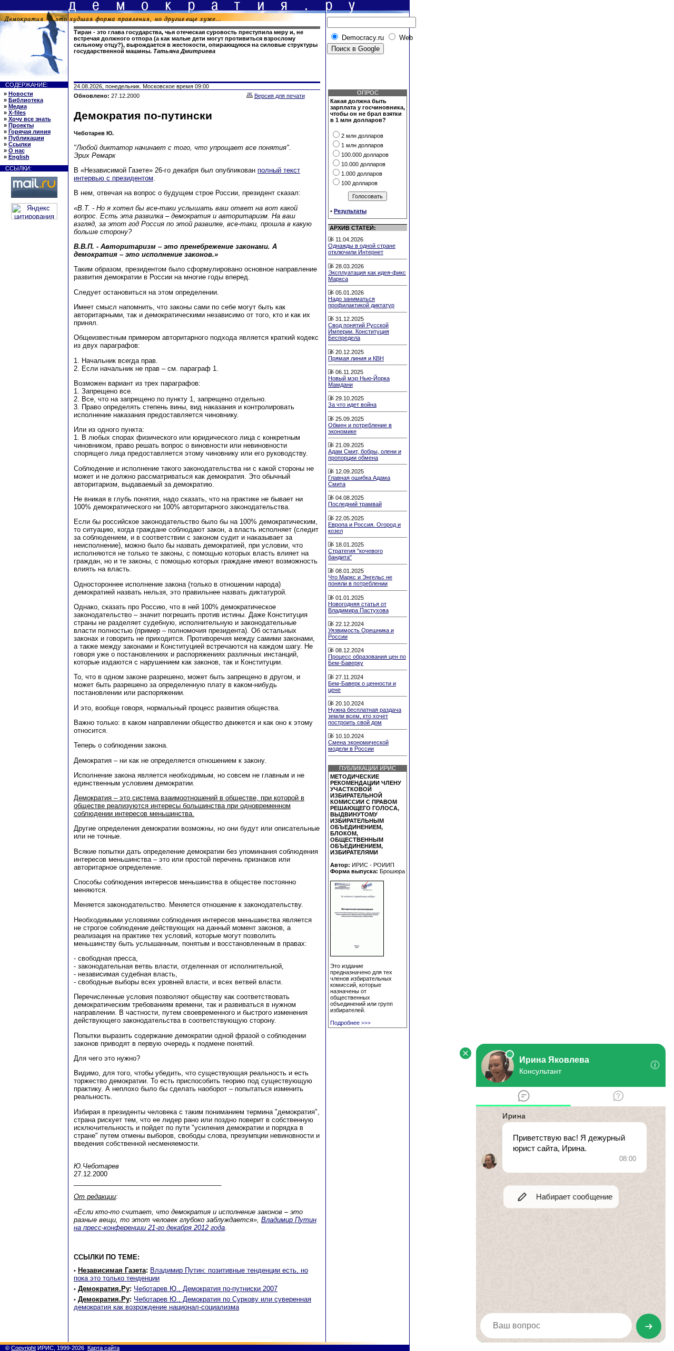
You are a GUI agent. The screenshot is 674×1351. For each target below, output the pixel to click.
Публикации (26, 138)
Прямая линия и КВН (356, 358)
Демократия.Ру (104, 1289)
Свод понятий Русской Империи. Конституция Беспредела (358, 331)
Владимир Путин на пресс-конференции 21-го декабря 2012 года (195, 1224)
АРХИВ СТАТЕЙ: (353, 228)
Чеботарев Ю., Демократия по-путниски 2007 (205, 1289)
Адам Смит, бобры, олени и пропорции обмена (364, 454)
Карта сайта (103, 1348)
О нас (16, 150)
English (18, 157)
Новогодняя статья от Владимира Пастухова (358, 607)
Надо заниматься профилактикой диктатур (361, 302)
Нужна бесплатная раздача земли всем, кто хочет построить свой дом (364, 716)
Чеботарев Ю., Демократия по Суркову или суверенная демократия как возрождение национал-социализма (192, 1303)
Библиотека (25, 100)
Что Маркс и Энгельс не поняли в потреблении (360, 580)
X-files (17, 112)
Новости (20, 93)
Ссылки (19, 144)
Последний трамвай (355, 504)
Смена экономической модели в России (358, 745)
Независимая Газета (112, 1270)
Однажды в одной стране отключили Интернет (361, 249)
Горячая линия (29, 131)
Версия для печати (279, 96)
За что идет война (352, 404)
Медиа (17, 106)
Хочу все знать (29, 119)
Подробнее (350, 1023)
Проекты (21, 125)
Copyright (23, 1348)
